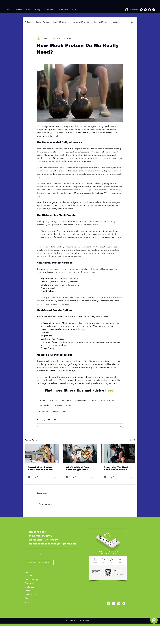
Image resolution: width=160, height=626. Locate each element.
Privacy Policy (30, 594)
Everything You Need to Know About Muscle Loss (117, 468)
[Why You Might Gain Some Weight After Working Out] (80, 453)
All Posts (28, 22)
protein (68, 405)
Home (27, 572)
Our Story (29, 575)
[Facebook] (149, 9)
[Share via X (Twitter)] (43, 419)
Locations (28, 602)
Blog (26, 598)
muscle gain (58, 405)
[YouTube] (145, 9)
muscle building (44, 405)
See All (132, 440)
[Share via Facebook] (38, 419)
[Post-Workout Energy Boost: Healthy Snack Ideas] (42, 453)
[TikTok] (141, 9)
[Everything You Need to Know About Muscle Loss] (118, 453)
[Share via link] (55, 419)
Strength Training (42, 22)
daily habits (42, 400)
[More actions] (122, 38)
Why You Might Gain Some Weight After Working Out (77, 468)
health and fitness (107, 400)
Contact (28, 590)
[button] (132, 22)
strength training (81, 400)
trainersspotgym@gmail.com (57, 543)
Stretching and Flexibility (80, 22)
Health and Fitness (100, 22)
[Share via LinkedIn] (49, 419)
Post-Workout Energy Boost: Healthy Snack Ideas (40, 468)
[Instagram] (153, 9)
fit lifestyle (54, 400)
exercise (94, 400)
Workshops (29, 587)
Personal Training (59, 22)
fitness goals (66, 400)
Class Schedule (31, 583)
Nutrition (115, 22)
